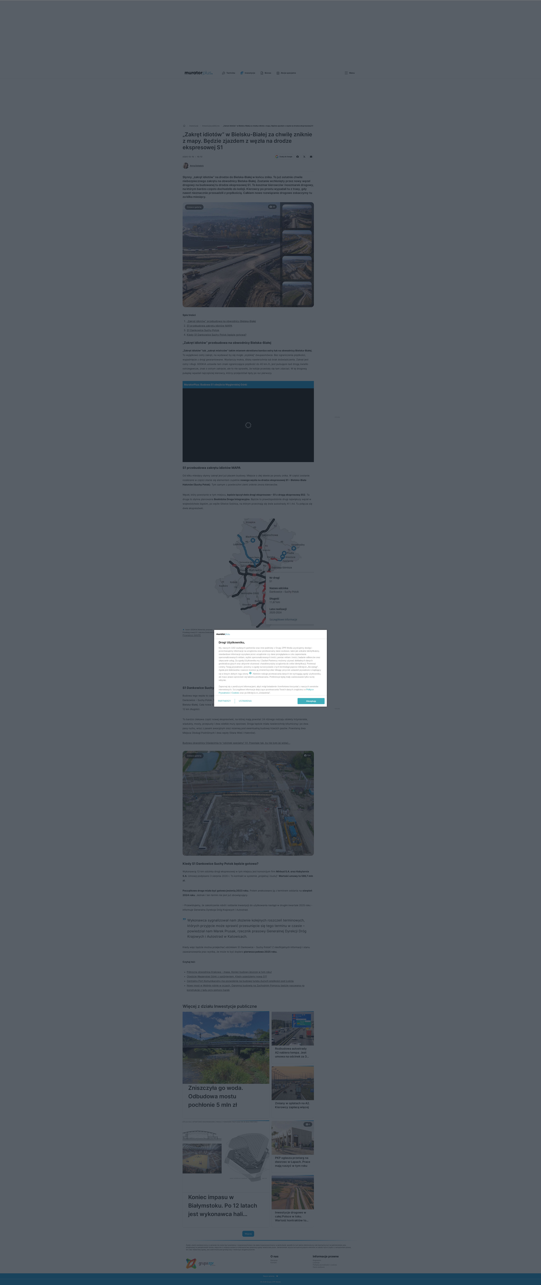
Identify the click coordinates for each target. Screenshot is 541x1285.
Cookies (235, 693)
